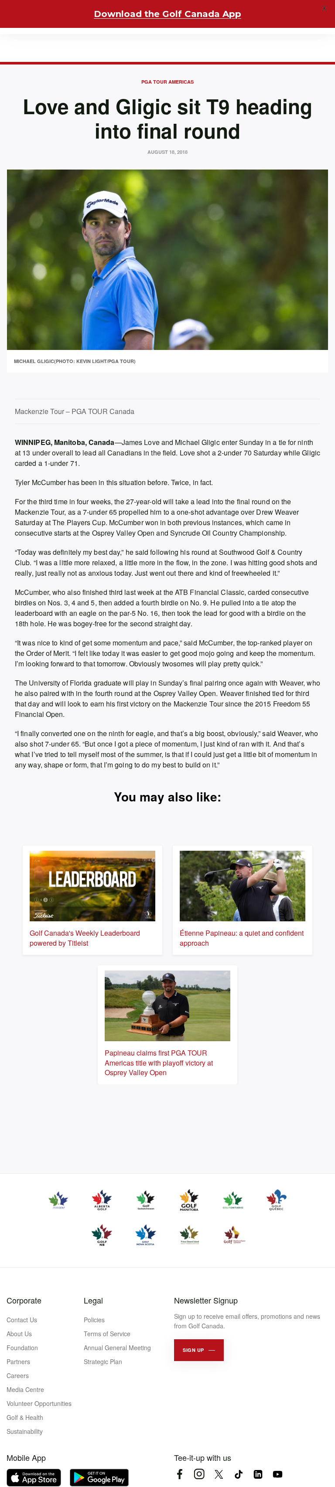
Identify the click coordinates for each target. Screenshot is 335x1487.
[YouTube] (277, 1474)
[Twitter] (218, 1474)
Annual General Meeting (117, 1347)
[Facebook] (179, 1474)
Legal (93, 1300)
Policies (94, 1319)
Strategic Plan (103, 1361)
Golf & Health (25, 1417)
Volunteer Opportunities (39, 1403)
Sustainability (25, 1431)
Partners (18, 1361)
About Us (19, 1333)
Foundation (22, 1347)
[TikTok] (238, 1474)
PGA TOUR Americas (167, 81)
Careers (18, 1375)
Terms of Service (107, 1333)
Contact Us (22, 1319)
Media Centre (25, 1389)
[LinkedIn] (258, 1474)
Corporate (24, 1300)
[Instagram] (199, 1474)
